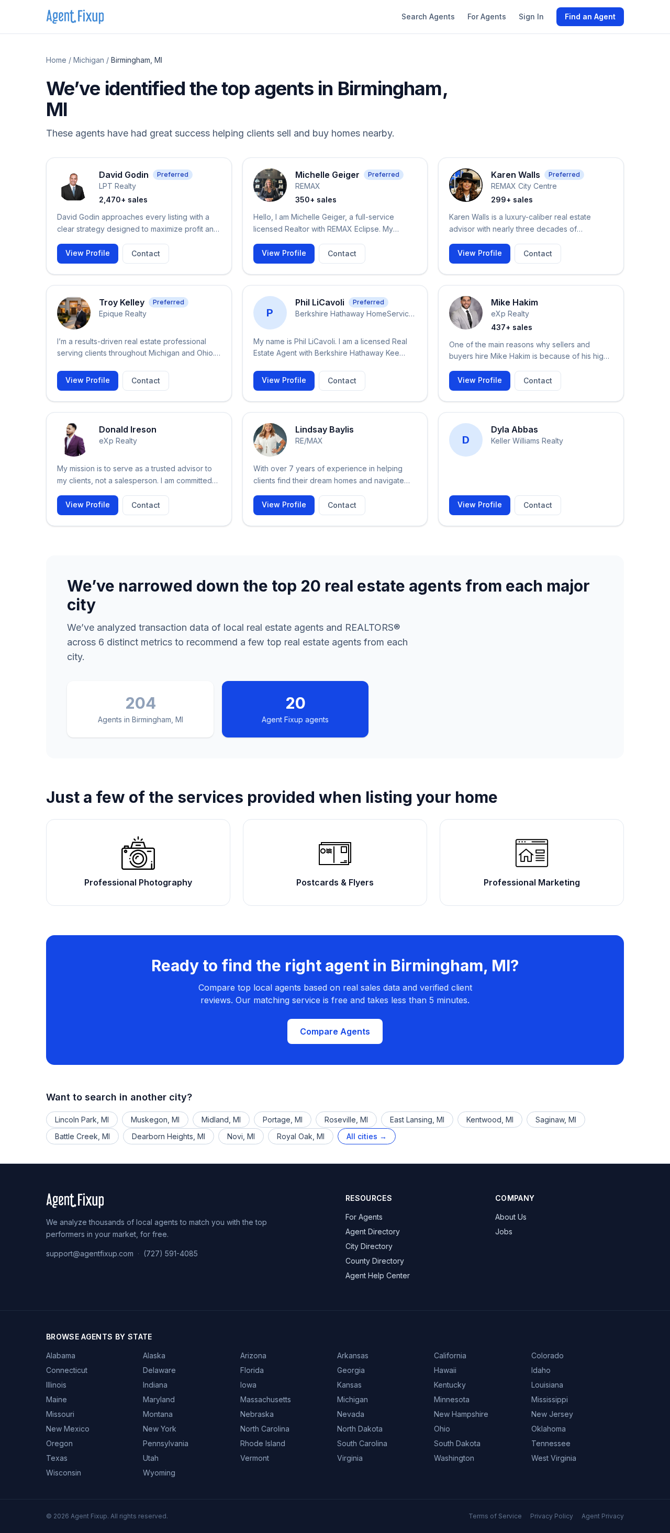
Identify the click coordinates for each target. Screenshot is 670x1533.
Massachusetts (265, 1399)
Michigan (88, 59)
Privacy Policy (551, 1516)
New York (159, 1428)
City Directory (369, 1246)
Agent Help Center (377, 1275)
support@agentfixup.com (89, 1253)
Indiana (155, 1384)
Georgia (351, 1370)
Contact (145, 253)
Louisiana (547, 1384)
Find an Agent (590, 16)
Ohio (442, 1428)
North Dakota (360, 1428)
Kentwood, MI (489, 1119)
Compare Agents (335, 1031)
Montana (158, 1414)
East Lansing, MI (417, 1119)
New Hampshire (461, 1414)
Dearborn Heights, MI (168, 1136)
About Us (511, 1216)
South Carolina (362, 1443)
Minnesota (452, 1399)
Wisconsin (63, 1472)
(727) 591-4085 (170, 1253)
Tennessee (551, 1443)
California (450, 1355)
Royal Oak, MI (301, 1136)
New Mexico (68, 1428)
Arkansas (352, 1355)
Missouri (60, 1414)
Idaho (541, 1370)
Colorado (547, 1355)
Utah (151, 1457)
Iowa (248, 1384)
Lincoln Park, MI (82, 1119)
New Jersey (552, 1414)
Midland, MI (221, 1119)
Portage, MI (283, 1119)
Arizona (253, 1355)
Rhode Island (262, 1443)
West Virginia (553, 1457)
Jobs (503, 1231)
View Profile (87, 252)
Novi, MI (241, 1136)
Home (56, 59)
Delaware (159, 1370)
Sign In (531, 16)
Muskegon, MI (155, 1119)
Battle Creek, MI (82, 1136)
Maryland (159, 1399)
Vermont (254, 1457)
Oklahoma (548, 1428)
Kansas (349, 1384)
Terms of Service (495, 1516)
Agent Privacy (603, 1516)
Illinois (56, 1384)
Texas (57, 1457)
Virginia (350, 1457)
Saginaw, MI (555, 1119)
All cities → (367, 1136)
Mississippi (549, 1399)
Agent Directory (372, 1231)
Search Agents (428, 16)
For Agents (486, 16)
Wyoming (159, 1472)
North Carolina (264, 1428)
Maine (56, 1399)
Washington (454, 1457)
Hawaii (445, 1370)
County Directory (374, 1260)
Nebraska (257, 1414)
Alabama (60, 1355)
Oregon (59, 1443)
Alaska (154, 1355)
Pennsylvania (165, 1443)
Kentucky (450, 1384)
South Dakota (457, 1443)
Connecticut (66, 1370)
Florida (252, 1370)
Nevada (350, 1414)
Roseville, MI (346, 1119)
